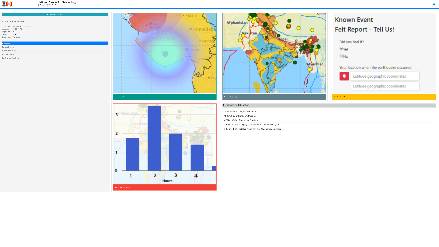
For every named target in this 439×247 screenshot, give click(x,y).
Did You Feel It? (8, 54)
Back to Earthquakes (55, 14)
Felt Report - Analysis (10, 58)
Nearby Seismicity (9, 51)
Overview (6, 43)
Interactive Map (8, 47)
